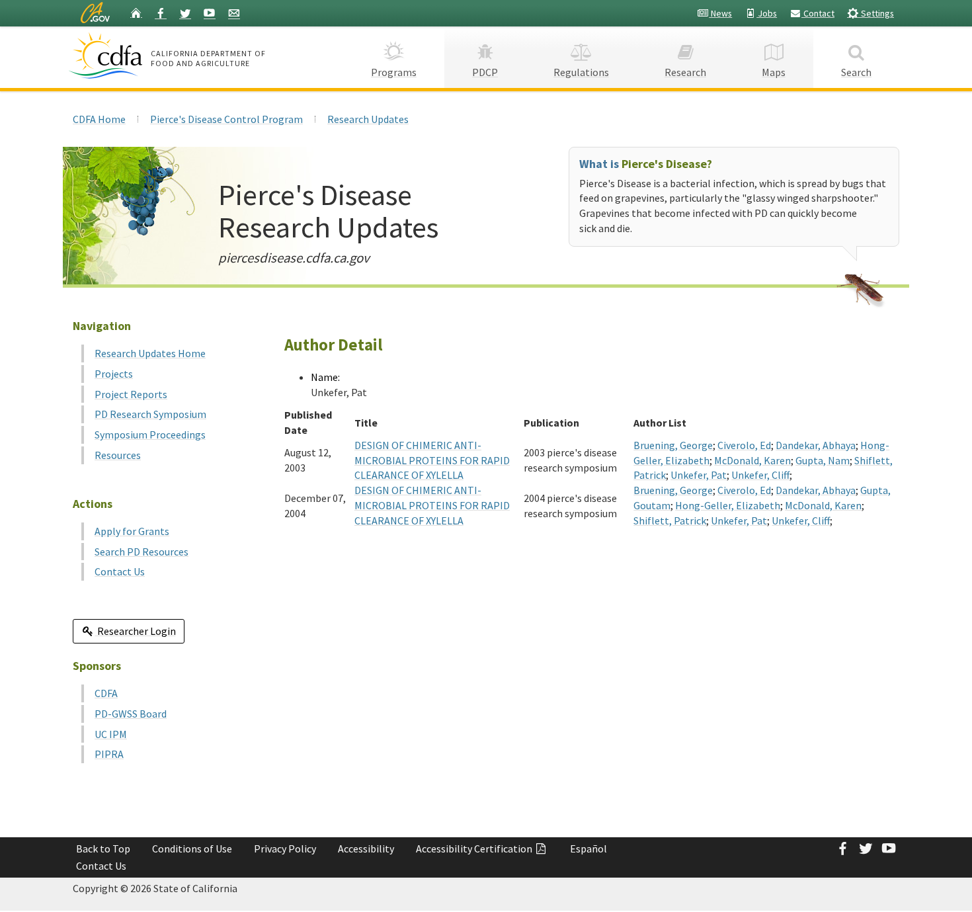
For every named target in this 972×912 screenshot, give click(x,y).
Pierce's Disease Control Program (226, 119)
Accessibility (366, 848)
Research (685, 72)
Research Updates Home (150, 353)
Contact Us (120, 571)
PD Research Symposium (150, 414)
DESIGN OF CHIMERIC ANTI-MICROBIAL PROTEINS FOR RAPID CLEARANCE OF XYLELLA (432, 460)
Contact (817, 13)
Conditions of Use (192, 848)
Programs (394, 72)
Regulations (581, 72)
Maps (774, 72)
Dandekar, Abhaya (816, 445)
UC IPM (111, 734)
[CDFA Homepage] (107, 55)
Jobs (766, 13)
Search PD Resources (141, 551)
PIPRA (109, 754)
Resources (118, 455)
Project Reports (131, 394)
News (720, 13)
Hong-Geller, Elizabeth (727, 505)
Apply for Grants (132, 531)
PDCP (485, 72)
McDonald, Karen (752, 460)
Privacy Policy (285, 848)
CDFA (106, 693)
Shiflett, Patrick (669, 520)
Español (588, 848)
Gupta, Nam (822, 460)
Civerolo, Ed (744, 445)
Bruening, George (673, 445)
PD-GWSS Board (131, 713)
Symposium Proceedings (150, 434)
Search (856, 72)
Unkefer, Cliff (760, 474)
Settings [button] (876, 13)
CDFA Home (99, 119)
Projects (114, 373)
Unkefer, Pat (698, 474)
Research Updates (368, 119)
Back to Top (103, 848)
